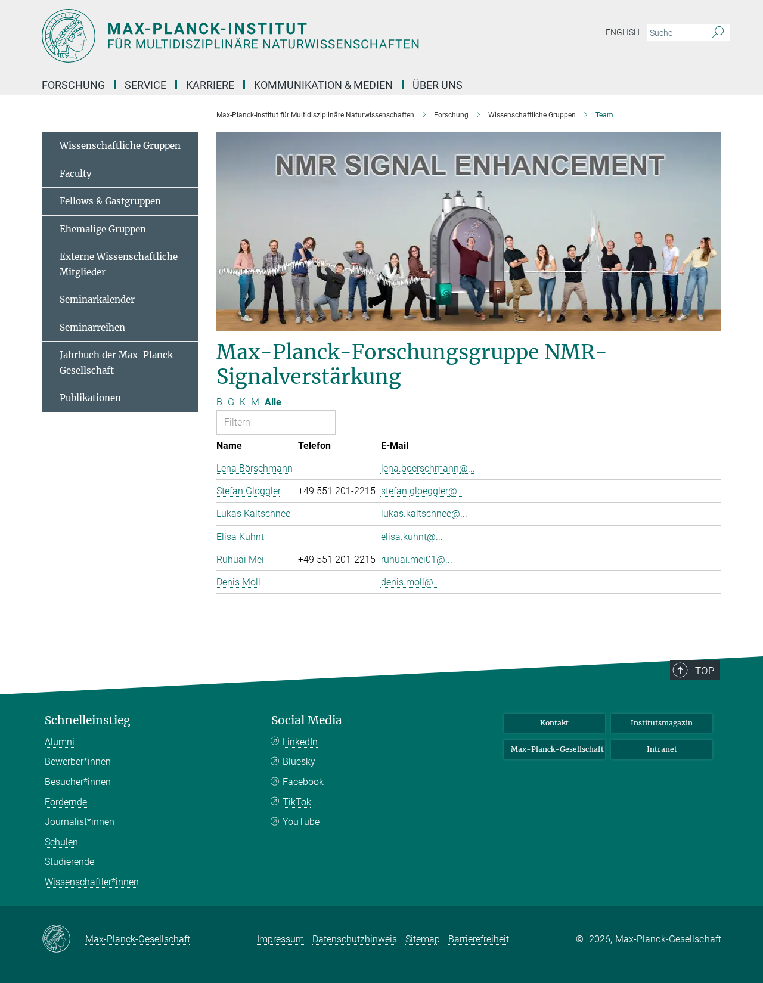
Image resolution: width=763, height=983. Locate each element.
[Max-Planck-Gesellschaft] (63, 939)
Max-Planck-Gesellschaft (557, 749)
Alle (273, 402)
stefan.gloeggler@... (422, 491)
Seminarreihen (92, 327)
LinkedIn (300, 742)
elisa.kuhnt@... (412, 536)
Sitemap (422, 939)
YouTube (301, 821)
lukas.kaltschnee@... (424, 513)
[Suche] (718, 32)
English (623, 32)
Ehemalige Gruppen (103, 229)
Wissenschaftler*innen (92, 882)
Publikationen (90, 398)
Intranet (662, 749)
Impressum (280, 939)
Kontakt (554, 722)
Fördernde (66, 802)
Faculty (76, 173)
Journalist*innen (79, 821)
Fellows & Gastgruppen (110, 201)
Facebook (303, 781)
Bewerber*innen (78, 761)
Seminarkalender (97, 299)
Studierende (69, 861)
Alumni (60, 742)
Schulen (61, 842)
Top (704, 671)
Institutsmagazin (662, 722)
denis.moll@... (411, 582)
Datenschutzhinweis (354, 939)
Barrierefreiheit (478, 939)
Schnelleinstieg (88, 720)
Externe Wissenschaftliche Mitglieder (119, 264)
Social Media (306, 720)
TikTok (297, 802)
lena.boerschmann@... (428, 468)
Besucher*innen (78, 781)
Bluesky (299, 761)
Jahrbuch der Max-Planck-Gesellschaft (119, 362)
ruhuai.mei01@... (416, 559)
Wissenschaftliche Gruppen (120, 145)
